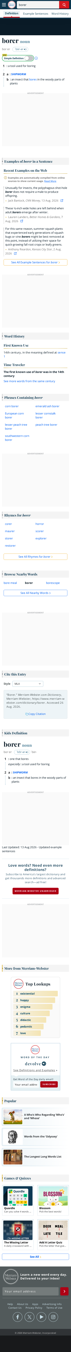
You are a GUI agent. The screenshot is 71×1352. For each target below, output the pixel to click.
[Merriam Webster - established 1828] (12, 5)
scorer (40, 531)
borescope (53, 583)
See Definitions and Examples (34, 1070)
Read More (50, 181)
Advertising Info (52, 1304)
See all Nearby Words (34, 593)
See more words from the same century (29, 381)
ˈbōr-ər (21, 752)
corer (8, 524)
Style (7, 684)
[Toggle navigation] (4, 4)
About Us (23, 1304)
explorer (41, 538)
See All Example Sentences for (34, 262)
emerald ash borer (47, 406)
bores (33, 79)
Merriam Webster (11, 1276)
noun (25, 41)
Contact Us (15, 1307)
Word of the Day (35, 1057)
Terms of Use (54, 1307)
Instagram (53, 1317)
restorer (10, 545)
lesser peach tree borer (16, 426)
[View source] (62, 200)
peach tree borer (46, 424)
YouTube (41, 1317)
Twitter (29, 1317)
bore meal (10, 583)
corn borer (12, 406)
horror (40, 524)
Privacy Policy (34, 1307)
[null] (44, 1063)
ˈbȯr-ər (19, 49)
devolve (33, 1063)
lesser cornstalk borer (46, 415)
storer (9, 538)
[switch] (18, 58)
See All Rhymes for (34, 556)
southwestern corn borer (17, 438)
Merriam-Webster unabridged (35, 891)
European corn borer (14, 415)
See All (34, 1257)
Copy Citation (37, 714)
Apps (35, 1304)
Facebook (17, 1317)
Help (10, 1304)
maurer (10, 531)
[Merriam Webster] (35, 1049)
